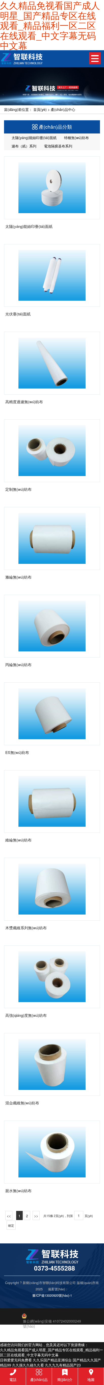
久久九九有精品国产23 (63, 1364)
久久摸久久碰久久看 (28, 1364)
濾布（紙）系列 (23, 145)
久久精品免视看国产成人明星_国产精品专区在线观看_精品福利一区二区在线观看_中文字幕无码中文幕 (51, 1352)
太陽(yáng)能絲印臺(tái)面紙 (34, 137)
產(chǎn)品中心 (63, 109)
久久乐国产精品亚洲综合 (52, 1359)
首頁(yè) (40, 109)
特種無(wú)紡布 (76, 137)
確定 (11, 1225)
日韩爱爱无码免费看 (16, 1359)
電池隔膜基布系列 (57, 145)
